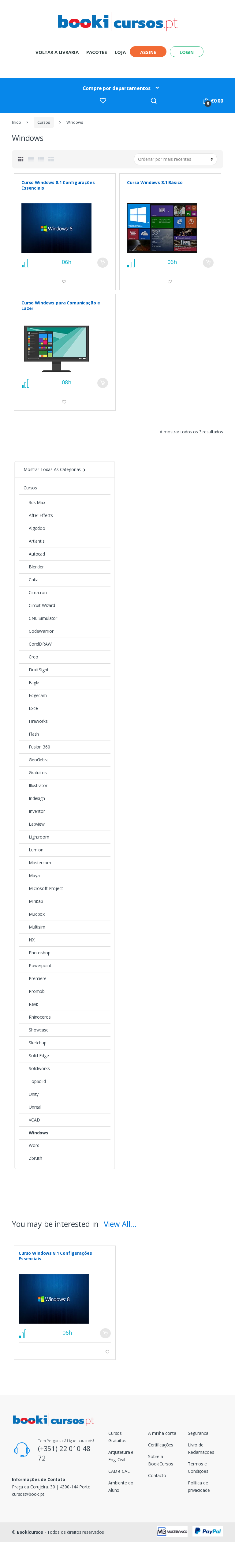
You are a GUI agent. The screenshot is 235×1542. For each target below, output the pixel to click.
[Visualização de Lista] (41, 159)
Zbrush (35, 1158)
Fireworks (38, 721)
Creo (33, 657)
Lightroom (39, 837)
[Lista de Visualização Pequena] (51, 159)
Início (16, 122)
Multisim (37, 927)
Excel (34, 708)
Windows (38, 1133)
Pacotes (96, 52)
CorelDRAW (40, 644)
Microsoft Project (46, 888)
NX (32, 940)
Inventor (37, 811)
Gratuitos (38, 772)
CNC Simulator (43, 618)
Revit (33, 1004)
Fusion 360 (39, 747)
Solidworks (39, 1068)
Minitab (36, 901)
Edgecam (38, 695)
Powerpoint (40, 965)
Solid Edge (39, 1055)
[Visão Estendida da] (31, 159)
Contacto (157, 1475)
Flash (34, 734)
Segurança (198, 1433)
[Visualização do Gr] (21, 159)
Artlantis (37, 541)
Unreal (35, 1107)
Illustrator (38, 785)
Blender (36, 567)
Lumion (36, 850)
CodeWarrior (41, 631)
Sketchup (38, 1043)
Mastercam (40, 862)
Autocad (37, 554)
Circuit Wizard (42, 605)
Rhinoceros (40, 1017)
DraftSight (39, 670)
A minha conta (162, 1433)
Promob (37, 991)
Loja (120, 52)
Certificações (160, 1445)
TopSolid (37, 1081)
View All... (120, 1224)
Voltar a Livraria (57, 52)
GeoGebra (39, 760)
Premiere (38, 978)
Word (34, 1145)
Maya (34, 875)
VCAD (34, 1120)
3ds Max (37, 502)
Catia (34, 579)
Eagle (34, 682)
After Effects (41, 515)
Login (187, 52)
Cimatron (38, 592)
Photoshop (39, 953)
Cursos (43, 122)
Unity (34, 1094)
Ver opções (102, 263)
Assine (148, 52)
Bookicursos (30, 1532)
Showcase (39, 1030)
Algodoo (37, 528)
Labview (37, 824)
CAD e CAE (119, 1471)
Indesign (37, 798)
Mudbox (37, 914)
